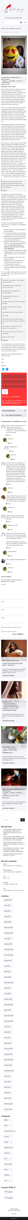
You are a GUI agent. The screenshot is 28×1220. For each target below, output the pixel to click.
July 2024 (7, 966)
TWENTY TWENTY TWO (11, 884)
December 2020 (8, 1015)
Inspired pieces (10, 747)
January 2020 (8, 1054)
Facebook (9, 1191)
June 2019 (7, 1081)
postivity (19, 81)
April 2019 (7, 1092)
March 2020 (7, 1043)
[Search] (25, 22)
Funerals (19, 792)
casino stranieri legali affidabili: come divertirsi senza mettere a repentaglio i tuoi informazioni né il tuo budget (14, 838)
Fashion (6, 1136)
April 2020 (7, 1037)
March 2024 (7, 977)
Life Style (7, 1153)
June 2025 (7, 938)
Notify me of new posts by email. (8, 631)
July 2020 (7, 1026)
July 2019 (7, 1076)
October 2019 (8, 1065)
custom (12, 792)
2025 (5, 748)
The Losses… (6, 798)
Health (18, 77)
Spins (6, 1169)
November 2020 (8, 1021)
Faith (2, 77)
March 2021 (7, 1010)
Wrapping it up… (7, 752)
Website (3, 617)
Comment (3, 584)
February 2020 (8, 1048)
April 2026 (7, 916)
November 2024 (8, 955)
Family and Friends (10, 77)
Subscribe (5, 391)
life (5, 794)
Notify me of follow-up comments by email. (11, 627)
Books (6, 1120)
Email (3, 609)
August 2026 (8, 900)
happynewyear (12, 748)
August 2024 (8, 960)
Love (5, 1158)
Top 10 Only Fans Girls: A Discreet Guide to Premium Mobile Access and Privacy (13, 844)
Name (3, 601)
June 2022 (7, 993)
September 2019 (9, 1070)
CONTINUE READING (8, 675)
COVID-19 (4, 81)
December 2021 (8, 1004)
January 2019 (8, 1109)
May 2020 (7, 1032)
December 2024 (8, 949)
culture (6, 792)
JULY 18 (7, 878)
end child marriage (9, 703)
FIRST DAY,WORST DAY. (8, 410)
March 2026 (7, 922)
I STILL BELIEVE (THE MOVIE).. (13, 415)
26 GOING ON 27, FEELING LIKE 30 (14, 890)
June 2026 (7, 905)
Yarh (17, 660)
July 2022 (7, 988)
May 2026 (7, 911)
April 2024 (7, 971)
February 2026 (8, 927)
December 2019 (8, 1059)
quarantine (5, 82)
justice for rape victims (11, 706)
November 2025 (8, 933)
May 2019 (7, 1087)
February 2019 (8, 1103)
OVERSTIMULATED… (9, 710)
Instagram (10, 1197)
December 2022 (8, 982)
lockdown (12, 81)
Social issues (5, 79)
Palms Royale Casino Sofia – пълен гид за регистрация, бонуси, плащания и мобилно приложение (13, 849)
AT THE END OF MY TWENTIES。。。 (15, 865)
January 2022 (8, 999)
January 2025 (8, 944)
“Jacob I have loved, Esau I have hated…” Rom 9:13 (12, 664)
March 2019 (7, 1098)
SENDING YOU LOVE (8, 86)
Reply (9, 435)
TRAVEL (6, 1175)
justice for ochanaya (10, 705)
